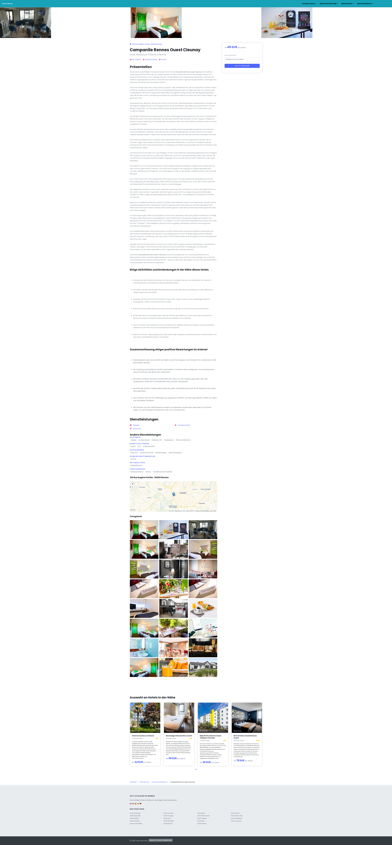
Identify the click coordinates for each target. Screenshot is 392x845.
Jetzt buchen (242, 66)
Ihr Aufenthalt (231, 55)
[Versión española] (135, 804)
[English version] (133, 804)
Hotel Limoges (169, 816)
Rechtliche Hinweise (161, 840)
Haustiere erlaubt (151, 59)
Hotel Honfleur (135, 821)
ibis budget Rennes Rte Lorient (179, 736)
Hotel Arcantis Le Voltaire (143, 736)
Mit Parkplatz (136, 59)
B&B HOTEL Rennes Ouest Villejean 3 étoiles (210, 737)
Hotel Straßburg (236, 818)
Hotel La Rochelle (136, 824)
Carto (183, 511)
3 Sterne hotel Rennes (159, 782)
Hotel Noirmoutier (203, 816)
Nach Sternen (346, 4)
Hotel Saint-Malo (237, 816)
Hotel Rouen (235, 813)
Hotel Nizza (201, 813)
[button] (197, 36)
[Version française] (130, 804)
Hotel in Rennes (7, 3)
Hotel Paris (201, 821)
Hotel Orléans (202, 818)
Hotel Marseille (169, 821)
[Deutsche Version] (140, 804)
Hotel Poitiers (201, 824)
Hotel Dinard (134, 818)
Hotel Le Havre (169, 813)
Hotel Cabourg (135, 813)
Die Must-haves (308, 4)
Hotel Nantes (168, 824)
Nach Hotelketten (364, 4)
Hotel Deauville (135, 816)
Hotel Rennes (144, 782)
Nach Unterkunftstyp (328, 4)
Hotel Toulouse (236, 821)
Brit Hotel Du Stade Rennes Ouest (245, 737)
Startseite (133, 782)
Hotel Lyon (167, 818)
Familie (163, 59)
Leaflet (172, 511)
